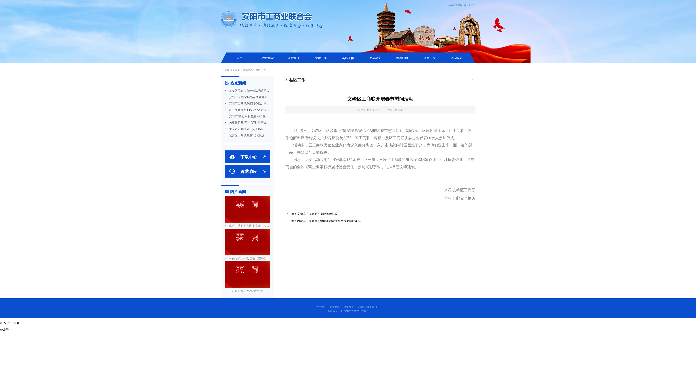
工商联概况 (266, 58)
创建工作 (429, 58)
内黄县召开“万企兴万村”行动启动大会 (247, 123)
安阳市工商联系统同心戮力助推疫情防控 (247, 103)
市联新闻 (294, 58)
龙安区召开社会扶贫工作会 (244, 129)
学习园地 (402, 58)
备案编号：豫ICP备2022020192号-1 (348, 311)
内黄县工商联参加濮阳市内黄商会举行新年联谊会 (329, 221)
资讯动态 (248, 70)
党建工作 (321, 58)
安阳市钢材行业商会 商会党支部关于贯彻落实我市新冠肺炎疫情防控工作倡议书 (247, 97)
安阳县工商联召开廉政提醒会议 (317, 214)
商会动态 (375, 58)
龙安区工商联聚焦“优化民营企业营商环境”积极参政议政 (247, 135)
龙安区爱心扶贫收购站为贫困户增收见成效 (247, 91)
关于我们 (321, 306)
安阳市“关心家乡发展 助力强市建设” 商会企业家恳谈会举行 (247, 116)
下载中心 (247, 157)
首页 (240, 58)
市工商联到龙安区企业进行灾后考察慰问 (247, 110)
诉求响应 (456, 58)
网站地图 (335, 306)
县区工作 (348, 58)
